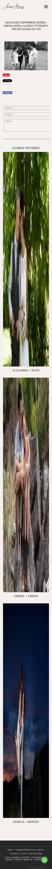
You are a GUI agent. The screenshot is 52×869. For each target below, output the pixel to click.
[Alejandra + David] (26, 259)
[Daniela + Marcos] (26, 710)
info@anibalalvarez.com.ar (29, 850)
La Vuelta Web (34, 868)
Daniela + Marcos (26, 822)
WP (42, 868)
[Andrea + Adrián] (26, 485)
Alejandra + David (26, 370)
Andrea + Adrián (26, 596)
